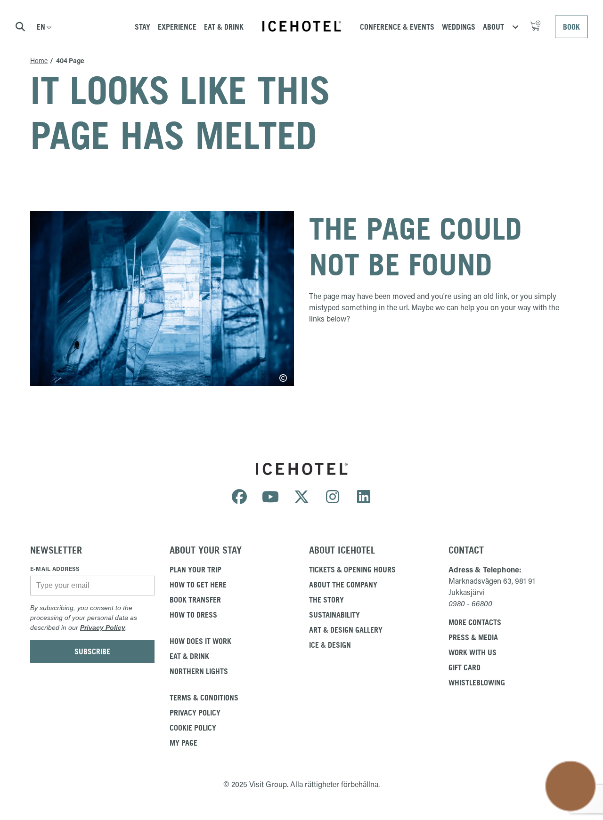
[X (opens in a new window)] (301, 497)
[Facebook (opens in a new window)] (239, 497)
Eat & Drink (224, 27)
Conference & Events (397, 27)
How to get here (198, 584)
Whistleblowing (476, 682)
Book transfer (195, 599)
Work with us (472, 652)
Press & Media (473, 637)
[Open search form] (20, 27)
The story (326, 599)
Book (571, 27)
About (500, 27)
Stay (142, 27)
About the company (343, 584)
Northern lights (199, 671)
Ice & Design (330, 645)
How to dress (193, 614)
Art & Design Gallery (346, 630)
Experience (177, 27)
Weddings (458, 27)
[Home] (302, 26)
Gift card (464, 667)
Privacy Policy (102, 627)
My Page (183, 743)
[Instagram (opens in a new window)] (332, 497)
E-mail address (55, 568)
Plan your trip (195, 569)
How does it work (200, 641)
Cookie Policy (193, 727)
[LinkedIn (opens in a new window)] (363, 497)
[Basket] (537, 27)
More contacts (474, 622)
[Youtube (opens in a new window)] (270, 497)
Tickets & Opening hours (352, 569)
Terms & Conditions (204, 697)
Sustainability (334, 614)
